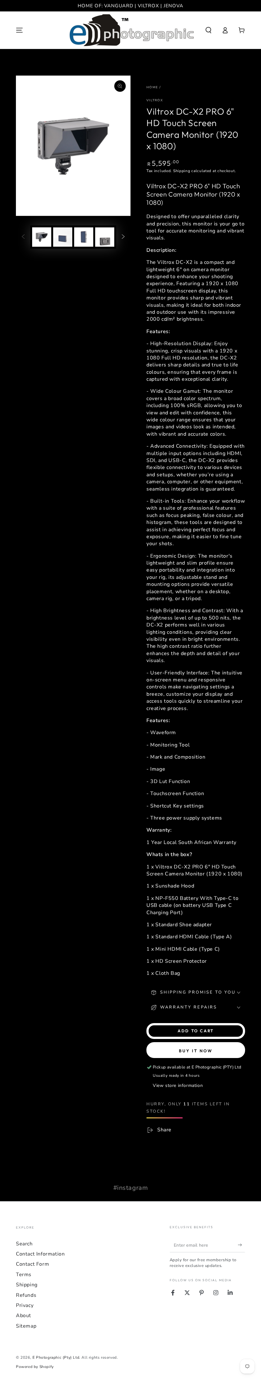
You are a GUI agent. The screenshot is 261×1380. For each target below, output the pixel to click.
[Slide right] (123, 237)
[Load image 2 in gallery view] (62, 237)
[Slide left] (23, 237)
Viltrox (154, 100)
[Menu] (19, 30)
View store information (178, 1085)
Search (24, 1243)
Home (152, 87)
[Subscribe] (241, 1245)
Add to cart (196, 1030)
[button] (208, 30)
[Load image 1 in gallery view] (41, 237)
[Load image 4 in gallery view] (104, 237)
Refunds (26, 1295)
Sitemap (26, 1326)
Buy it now (196, 1050)
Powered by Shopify (35, 1366)
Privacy (24, 1305)
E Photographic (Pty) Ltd (55, 1357)
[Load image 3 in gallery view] (83, 237)
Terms (24, 1274)
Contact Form (32, 1264)
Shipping (181, 170)
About (23, 1315)
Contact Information (40, 1253)
